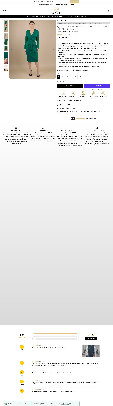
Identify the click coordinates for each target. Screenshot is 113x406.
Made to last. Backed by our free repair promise (72, 70)
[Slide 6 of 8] (6, 55)
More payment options (97, 89)
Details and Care (64, 105)
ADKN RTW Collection (63, 20)
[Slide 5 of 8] (6, 48)
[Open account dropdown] (105, 11)
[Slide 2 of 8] (6, 29)
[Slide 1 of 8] (6, 23)
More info (76, 403)
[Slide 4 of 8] (6, 42)
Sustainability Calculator (65, 109)
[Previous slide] (11, 49)
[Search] (101, 11)
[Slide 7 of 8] (6, 61)
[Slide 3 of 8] (6, 36)
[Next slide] (54, 49)
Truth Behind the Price (62, 41)
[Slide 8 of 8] (6, 68)
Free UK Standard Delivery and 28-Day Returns (68, 100)
